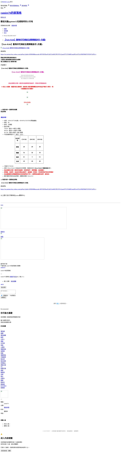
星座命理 (14, 25)
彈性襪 (3, 331)
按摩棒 (3, 351)
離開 (9, 450)
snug (2, 205)
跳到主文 (3, 17)
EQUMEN (3, 386)
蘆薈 (2, 370)
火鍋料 (3, 347)
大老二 (3, 339)
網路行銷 (3, 365)
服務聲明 (76, 431)
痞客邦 (12, 276)
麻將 (2, 337)
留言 (15, 276)
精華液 (3, 372)
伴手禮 (3, 343)
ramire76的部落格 (11, 12)
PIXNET (48, 431)
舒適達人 (3, 363)
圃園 (2, 380)
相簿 (5, 29)
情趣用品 (3, 349)
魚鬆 (2, 236)
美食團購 (13, 281)
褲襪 (2, 333)
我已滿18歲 (4, 450)
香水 (2, 376)
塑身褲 (3, 384)
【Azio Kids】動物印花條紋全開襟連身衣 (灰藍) (25, 40)
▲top (2, 284)
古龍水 (3, 378)
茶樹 (2, 374)
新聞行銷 (3, 368)
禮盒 (2, 341)
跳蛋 (2, 353)
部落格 (6, 31)
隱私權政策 (69, 431)
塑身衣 (3, 231)
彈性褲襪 (3, 335)
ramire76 (3, 267)
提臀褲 (3, 387)
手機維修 (3, 357)
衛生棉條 (3, 361)
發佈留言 (3, 297)
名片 (5, 32)
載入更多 (3, 287)
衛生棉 (3, 359)
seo (1, 366)
